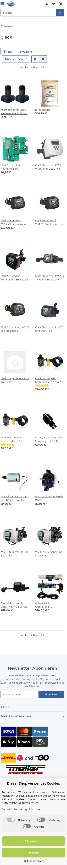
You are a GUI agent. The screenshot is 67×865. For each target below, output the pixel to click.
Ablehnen (34, 852)
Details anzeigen (33, 861)
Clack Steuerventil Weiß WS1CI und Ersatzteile (48, 166)
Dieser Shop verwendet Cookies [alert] (33, 783)
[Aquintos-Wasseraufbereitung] (11, 4)
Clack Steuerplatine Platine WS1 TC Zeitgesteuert (12, 166)
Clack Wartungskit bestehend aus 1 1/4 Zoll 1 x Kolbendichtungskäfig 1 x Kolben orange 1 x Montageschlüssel (49, 380)
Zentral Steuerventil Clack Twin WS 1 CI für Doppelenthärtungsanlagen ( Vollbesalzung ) (15, 605)
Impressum (35, 809)
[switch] (11, 820)
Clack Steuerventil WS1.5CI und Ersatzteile (14, 277)
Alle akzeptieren (33, 841)
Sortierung (26, 51)
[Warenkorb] (60, 3)
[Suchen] (60, 12)
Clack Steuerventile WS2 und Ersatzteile (49, 329)
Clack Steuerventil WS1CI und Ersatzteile (15, 329)
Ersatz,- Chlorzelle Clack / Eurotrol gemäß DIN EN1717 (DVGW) (49, 439)
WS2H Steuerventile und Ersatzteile (15, 553)
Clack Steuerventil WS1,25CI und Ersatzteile (49, 222)
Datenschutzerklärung (17, 679)
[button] (47, 3)
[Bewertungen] (42, 385)
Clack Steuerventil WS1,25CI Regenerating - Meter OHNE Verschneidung (15, 222)
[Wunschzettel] (53, 3)
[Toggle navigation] (2, 2)
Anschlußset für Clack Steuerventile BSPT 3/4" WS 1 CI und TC (14, 111)
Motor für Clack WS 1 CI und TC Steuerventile (14, 498)
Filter (9, 51)
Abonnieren (51, 694)
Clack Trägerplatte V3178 (15, 378)
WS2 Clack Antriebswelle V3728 (49, 498)
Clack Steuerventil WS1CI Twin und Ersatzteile (49, 277)
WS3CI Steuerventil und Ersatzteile (48, 553)
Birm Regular (42, 109)
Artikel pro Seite (14, 59)
